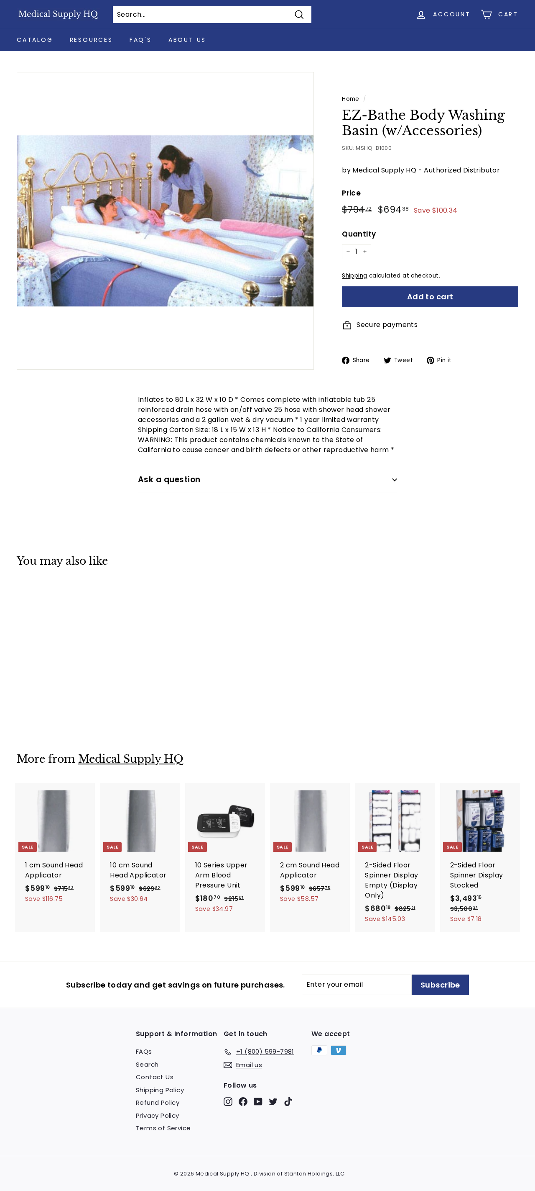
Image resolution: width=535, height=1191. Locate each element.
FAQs (144, 1051)
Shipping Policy (160, 1090)
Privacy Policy (157, 1115)
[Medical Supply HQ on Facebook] (243, 1101)
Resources (91, 40)
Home (350, 99)
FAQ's (141, 40)
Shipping (354, 276)
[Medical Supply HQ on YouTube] (258, 1101)
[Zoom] (165, 220)
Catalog (35, 40)
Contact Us (154, 1077)
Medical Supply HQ (130, 759)
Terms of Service (163, 1128)
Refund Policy (157, 1102)
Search (147, 1064)
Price (351, 193)
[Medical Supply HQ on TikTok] (288, 1101)
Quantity (359, 234)
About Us (187, 40)
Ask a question (169, 479)
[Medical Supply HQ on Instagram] (228, 1101)
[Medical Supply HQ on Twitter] (273, 1101)
